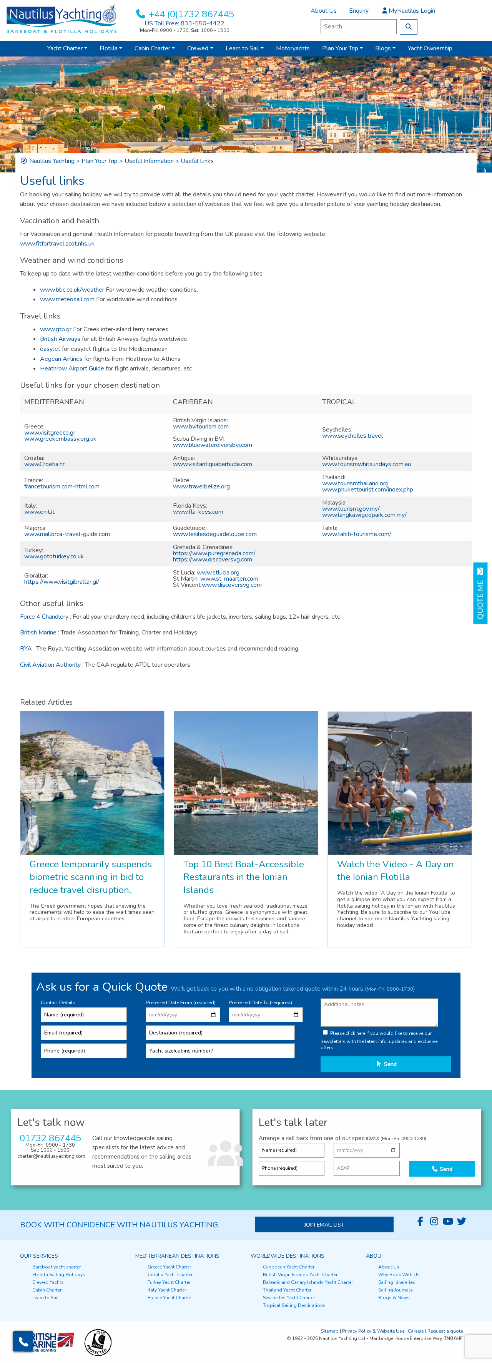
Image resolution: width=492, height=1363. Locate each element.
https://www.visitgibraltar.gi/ (61, 582)
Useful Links (197, 161)
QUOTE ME (481, 597)
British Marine (38, 632)
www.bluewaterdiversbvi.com (212, 445)
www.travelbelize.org (201, 486)
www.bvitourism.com (201, 426)
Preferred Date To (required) (260, 1002)
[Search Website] (408, 27)
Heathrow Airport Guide (72, 368)
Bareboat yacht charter (56, 1267)
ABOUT (375, 1256)
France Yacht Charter (169, 1298)
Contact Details (58, 1002)
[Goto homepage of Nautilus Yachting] (61, 18)
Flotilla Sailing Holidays (58, 1275)
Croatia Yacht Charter (170, 1275)
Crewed (197, 48)
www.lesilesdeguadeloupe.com (215, 534)
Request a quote (445, 1331)
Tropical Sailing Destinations (294, 1305)
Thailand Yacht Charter (287, 1290)
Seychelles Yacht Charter (289, 1298)
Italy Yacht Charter (167, 1290)
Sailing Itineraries (396, 1282)
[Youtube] (448, 1221)
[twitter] (461, 1221)
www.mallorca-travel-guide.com (67, 534)
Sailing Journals (395, 1290)
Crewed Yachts (48, 1282)
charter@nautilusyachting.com (51, 1156)
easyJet (50, 349)
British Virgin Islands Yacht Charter (300, 1275)
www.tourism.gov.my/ (351, 509)
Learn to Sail (242, 48)
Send (389, 1064)
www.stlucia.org (218, 572)
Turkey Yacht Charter (169, 1282)
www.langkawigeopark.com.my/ (364, 515)
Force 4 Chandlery (44, 617)
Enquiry (359, 11)
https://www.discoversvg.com (212, 559)
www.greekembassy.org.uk (60, 439)
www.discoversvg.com (232, 585)
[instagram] (434, 1221)
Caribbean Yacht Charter (288, 1267)
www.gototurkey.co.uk (54, 556)
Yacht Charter (65, 48)
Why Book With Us (399, 1275)
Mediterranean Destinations (177, 1256)
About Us (324, 11)
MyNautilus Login (412, 11)
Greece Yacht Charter (169, 1267)
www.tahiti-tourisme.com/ (356, 534)
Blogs (383, 48)
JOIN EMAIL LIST (324, 1225)
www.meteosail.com (67, 299)
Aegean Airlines (61, 359)
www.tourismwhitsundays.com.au (366, 464)
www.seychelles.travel (352, 436)
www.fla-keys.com (198, 512)
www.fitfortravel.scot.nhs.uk (57, 243)
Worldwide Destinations (287, 1256)
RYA (26, 648)
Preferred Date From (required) (181, 1002)
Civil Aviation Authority (51, 665)
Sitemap (330, 1331)
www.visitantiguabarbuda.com (212, 464)
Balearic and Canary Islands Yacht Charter (308, 1282)
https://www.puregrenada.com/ (214, 553)
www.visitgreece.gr (49, 432)
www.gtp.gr (55, 329)
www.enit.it (39, 512)
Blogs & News (394, 1298)
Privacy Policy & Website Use (373, 1331)
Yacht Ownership (430, 48)
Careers (416, 1331)
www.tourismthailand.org (355, 483)
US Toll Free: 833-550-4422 (184, 23)
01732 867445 (50, 1138)
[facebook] (420, 1221)
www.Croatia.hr (44, 464)
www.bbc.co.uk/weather (72, 290)
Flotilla (109, 48)
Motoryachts (293, 48)
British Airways (60, 339)
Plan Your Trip (340, 48)
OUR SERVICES (39, 1256)
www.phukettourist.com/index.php (367, 489)
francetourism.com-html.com (62, 486)
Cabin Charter (152, 48)
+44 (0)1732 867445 (191, 14)
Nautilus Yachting (52, 161)
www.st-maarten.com (229, 578)
